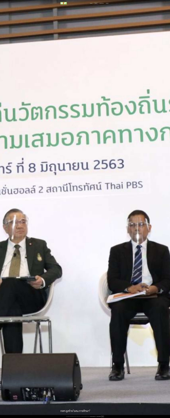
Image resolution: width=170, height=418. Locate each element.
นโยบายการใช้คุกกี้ (99, 416)
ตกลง (102, 416)
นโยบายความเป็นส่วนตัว (93, 416)
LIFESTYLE (101, 3)
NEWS (96, 3)
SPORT (107, 3)
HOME (91, 3)
